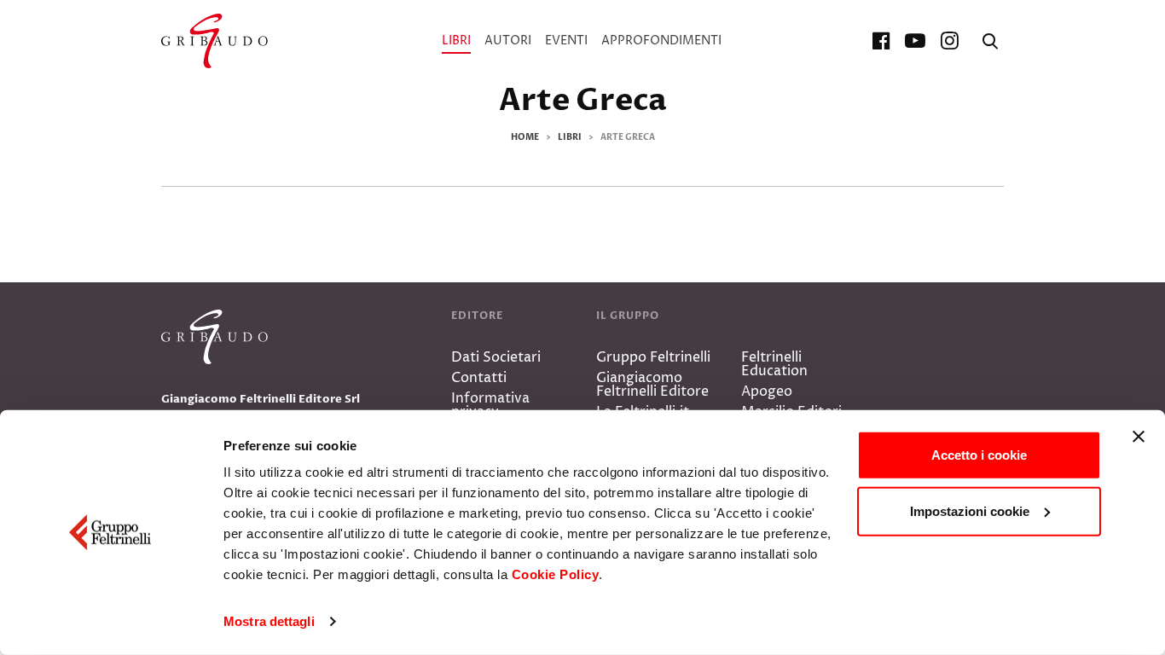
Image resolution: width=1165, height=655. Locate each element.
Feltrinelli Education (774, 364)
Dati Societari (496, 357)
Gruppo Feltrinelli (653, 357)
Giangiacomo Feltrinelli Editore (652, 384)
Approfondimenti (661, 40)
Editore (477, 315)
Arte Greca (583, 100)
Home (525, 137)
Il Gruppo (627, 315)
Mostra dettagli (269, 621)
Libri (456, 40)
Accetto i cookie (979, 455)
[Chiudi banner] (1139, 437)
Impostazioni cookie (969, 510)
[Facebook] (881, 41)
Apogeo (766, 391)
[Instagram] (949, 41)
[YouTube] (915, 41)
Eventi (566, 40)
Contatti (479, 377)
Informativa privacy (490, 405)
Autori (507, 40)
